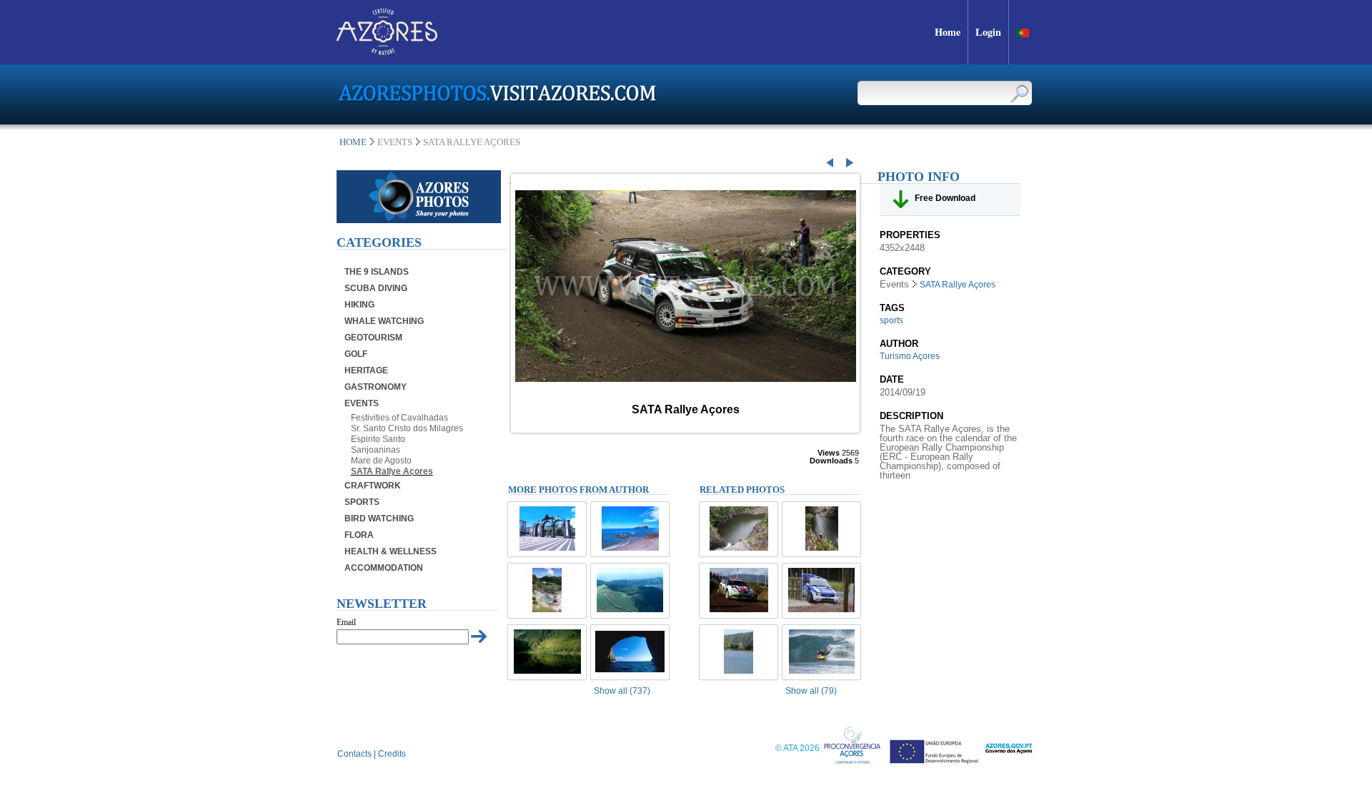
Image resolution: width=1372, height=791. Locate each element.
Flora (359, 535)
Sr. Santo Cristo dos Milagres (407, 428)
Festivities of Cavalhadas (399, 417)
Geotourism (373, 338)
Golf (355, 354)
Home (353, 142)
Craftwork (372, 486)
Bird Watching (379, 519)
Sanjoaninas (375, 450)
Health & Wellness (390, 551)
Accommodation (383, 568)
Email (346, 622)
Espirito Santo (378, 439)
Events (361, 403)
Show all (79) (811, 691)
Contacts (354, 754)
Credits (392, 754)
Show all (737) (622, 691)
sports (891, 320)
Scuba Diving (375, 288)
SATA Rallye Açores (392, 471)
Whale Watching (384, 321)
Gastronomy (375, 387)
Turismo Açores (910, 356)
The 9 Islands (376, 272)
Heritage (366, 370)
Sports (361, 502)
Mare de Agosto (381, 460)
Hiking (359, 305)
